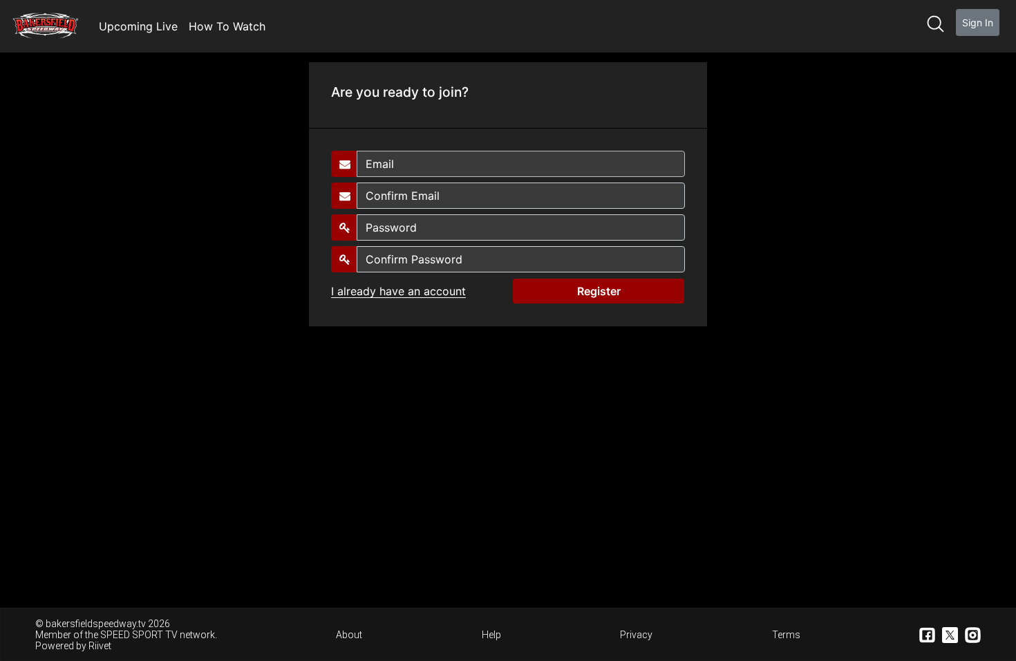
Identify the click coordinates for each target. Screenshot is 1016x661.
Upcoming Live (138, 26)
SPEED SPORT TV (139, 634)
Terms (786, 634)
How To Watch (227, 26)
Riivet (99, 645)
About (349, 634)
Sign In (977, 22)
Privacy (636, 634)
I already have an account (398, 291)
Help (491, 634)
